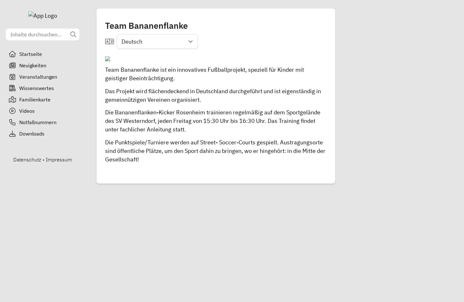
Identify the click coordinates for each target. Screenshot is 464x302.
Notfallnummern (38, 122)
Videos (27, 111)
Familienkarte (35, 99)
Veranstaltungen (38, 77)
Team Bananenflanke (132, 69)
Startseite (30, 54)
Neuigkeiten (32, 65)
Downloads (32, 133)
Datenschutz (27, 159)
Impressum (59, 159)
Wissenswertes (36, 88)
